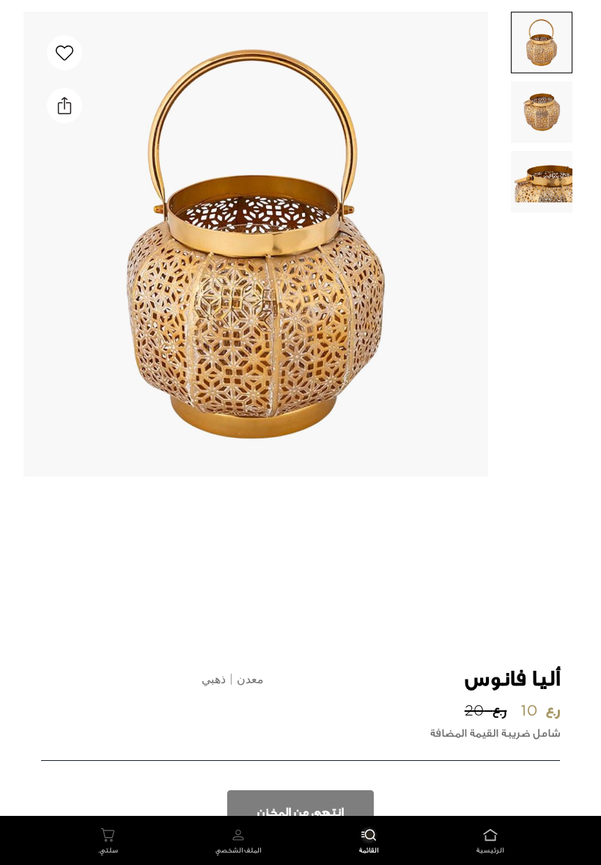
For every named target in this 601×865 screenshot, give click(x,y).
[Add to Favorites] (64, 52)
